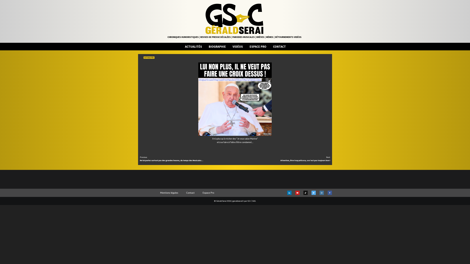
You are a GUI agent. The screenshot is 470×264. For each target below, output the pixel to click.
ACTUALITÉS (193, 47)
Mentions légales (169, 192)
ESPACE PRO (258, 47)
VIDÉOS (238, 47)
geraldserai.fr (238, 201)
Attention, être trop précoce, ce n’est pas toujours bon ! (305, 159)
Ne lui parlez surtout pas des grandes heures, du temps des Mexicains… (171, 159)
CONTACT (279, 47)
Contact (190, 192)
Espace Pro (208, 192)
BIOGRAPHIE (217, 47)
